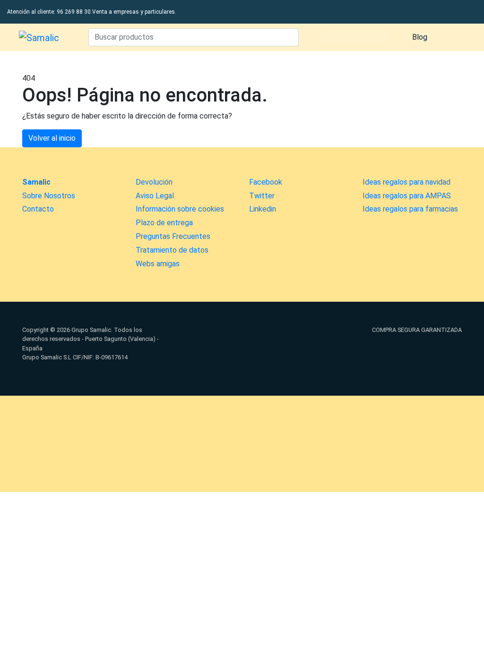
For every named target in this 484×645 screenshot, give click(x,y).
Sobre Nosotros (48, 195)
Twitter (262, 195)
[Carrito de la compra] (453, 37)
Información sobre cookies (180, 208)
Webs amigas (158, 263)
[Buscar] (289, 37)
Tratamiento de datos (172, 250)
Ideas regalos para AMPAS (407, 195)
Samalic (36, 182)
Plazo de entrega (164, 222)
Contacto (38, 208)
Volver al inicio (52, 138)
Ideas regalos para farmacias (410, 208)
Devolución (154, 182)
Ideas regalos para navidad (406, 182)
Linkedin (262, 208)
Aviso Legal (155, 195)
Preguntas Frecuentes (173, 236)
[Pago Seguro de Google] (317, 353)
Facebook (265, 182)
